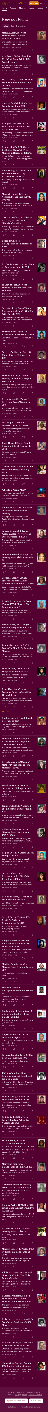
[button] (4, 8)
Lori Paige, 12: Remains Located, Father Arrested (15, 424)
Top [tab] (12, 26)
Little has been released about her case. (16, 974)
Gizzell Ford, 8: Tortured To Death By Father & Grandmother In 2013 (16, 920)
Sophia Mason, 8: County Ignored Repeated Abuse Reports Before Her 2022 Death (18, 580)
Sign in (43, 3)
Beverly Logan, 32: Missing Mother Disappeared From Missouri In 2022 (16, 765)
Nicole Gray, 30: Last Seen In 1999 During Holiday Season (17, 1364)
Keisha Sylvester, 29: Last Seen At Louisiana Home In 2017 (18, 266)
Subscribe (34, 3)
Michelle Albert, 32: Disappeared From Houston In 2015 (17, 990)
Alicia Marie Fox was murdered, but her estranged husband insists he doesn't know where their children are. (17, 1282)
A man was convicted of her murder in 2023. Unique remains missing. (17, 950)
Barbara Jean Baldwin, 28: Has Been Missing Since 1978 (17, 1056)
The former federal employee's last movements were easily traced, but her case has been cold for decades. (17, 748)
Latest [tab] (5, 26)
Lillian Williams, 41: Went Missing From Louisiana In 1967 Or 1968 (16, 832)
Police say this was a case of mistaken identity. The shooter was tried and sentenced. (18, 227)
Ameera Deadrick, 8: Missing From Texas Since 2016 (17, 104)
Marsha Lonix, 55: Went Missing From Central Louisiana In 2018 (14, 35)
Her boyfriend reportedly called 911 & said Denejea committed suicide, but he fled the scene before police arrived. (18, 1215)
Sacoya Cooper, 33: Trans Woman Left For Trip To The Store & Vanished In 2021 (16, 534)
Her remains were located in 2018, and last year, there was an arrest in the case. (17, 699)
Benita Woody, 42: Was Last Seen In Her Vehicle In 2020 (16, 1098)
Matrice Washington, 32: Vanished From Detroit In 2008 (18, 333)
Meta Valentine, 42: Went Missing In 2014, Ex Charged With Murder (16, 378)
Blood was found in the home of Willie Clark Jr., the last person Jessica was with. (17, 632)
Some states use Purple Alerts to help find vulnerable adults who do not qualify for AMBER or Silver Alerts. (17, 494)
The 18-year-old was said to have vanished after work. (16, 1191)
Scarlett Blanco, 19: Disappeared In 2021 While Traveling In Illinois (16, 876)
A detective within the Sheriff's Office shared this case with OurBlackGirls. (17, 1083)
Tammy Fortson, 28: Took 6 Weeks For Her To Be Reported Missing (18, 648)
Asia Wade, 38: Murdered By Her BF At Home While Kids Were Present (16, 59)
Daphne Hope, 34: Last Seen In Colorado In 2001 (17, 719)
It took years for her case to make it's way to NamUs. (17, 1041)
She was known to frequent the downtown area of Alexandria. (15, 43)
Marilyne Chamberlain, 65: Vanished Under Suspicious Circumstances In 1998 (16, 741)
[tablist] (14, 26)
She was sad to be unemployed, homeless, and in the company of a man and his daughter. (17, 204)
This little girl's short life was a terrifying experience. (14, 927)
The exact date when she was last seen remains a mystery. (16, 295)
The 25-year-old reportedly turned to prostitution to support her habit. (17, 1127)
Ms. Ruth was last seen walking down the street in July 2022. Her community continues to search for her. (18, 1150)
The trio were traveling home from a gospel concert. (17, 1021)
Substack (12, 1407)
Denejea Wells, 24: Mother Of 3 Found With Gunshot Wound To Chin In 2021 (18, 1208)
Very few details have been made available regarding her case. (16, 997)
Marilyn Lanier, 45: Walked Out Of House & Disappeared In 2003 (18, 1252)
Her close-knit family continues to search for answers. (16, 271)
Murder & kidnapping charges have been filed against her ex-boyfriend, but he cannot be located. (17, 385)
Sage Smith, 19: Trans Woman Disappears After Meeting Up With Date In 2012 (17, 311)
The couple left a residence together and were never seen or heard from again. (17, 409)
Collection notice (35, 1395)
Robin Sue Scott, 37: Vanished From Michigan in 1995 (17, 898)
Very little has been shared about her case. (17, 339)
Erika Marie (16, 47)
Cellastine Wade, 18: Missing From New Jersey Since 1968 (16, 1186)
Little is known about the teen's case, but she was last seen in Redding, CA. (17, 816)
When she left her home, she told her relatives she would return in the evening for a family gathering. (17, 362)
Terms (24, 1395)
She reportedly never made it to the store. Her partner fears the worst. (17, 541)
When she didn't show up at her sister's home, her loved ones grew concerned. (17, 1350)
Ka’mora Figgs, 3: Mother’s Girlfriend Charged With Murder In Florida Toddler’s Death (16, 150)
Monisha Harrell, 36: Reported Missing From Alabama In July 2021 (17, 557)
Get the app (36, 1401)
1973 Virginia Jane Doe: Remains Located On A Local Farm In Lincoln (17, 1076)
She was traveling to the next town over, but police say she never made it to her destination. (18, 883)
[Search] (43, 26)
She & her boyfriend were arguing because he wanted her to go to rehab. (16, 1259)
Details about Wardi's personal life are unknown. (18, 792)
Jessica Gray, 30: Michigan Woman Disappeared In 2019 (17, 626)
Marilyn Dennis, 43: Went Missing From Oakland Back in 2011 (18, 967)
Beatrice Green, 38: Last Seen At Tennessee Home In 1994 (17, 1344)
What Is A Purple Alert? (14, 490)
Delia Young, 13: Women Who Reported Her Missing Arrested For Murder (16, 173)
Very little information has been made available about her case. (18, 904)
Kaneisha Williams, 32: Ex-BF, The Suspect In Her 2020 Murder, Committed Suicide (17, 1298)
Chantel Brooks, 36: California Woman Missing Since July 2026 (17, 469)
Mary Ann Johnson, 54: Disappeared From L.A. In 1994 (18, 1165)
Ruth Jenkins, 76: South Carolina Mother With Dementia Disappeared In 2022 (18, 1143)
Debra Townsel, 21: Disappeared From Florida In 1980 (17, 243)
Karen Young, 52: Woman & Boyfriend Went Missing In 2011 (16, 402)
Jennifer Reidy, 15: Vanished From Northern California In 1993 (17, 809)
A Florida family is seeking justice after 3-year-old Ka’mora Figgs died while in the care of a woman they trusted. (17, 157)
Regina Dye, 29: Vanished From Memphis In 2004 (18, 854)
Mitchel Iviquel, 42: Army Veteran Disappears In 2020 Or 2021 (16, 197)
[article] (24, 41)
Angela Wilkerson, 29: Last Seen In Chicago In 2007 (15, 1036)
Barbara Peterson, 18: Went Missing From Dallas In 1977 (16, 1230)
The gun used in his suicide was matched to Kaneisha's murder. (15, 1306)
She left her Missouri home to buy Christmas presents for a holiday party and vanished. (16, 1370)
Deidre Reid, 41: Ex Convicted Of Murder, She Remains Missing (17, 510)
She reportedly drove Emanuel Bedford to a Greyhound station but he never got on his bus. (17, 517)
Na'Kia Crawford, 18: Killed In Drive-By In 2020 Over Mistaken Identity (17, 220)
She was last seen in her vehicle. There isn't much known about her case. (16, 1103)
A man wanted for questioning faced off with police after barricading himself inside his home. (17, 772)
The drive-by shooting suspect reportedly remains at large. (14, 676)
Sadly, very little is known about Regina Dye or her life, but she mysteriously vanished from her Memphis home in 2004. (15, 860)
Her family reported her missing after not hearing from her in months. (18, 564)
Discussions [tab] (20, 26)
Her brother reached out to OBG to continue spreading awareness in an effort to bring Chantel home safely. (17, 476)
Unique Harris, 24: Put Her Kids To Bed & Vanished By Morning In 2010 (15, 943)
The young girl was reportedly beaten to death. (18, 180)
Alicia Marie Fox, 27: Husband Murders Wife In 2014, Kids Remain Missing (17, 1275)
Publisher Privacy (33, 1392)
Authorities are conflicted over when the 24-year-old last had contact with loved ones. (17, 89)
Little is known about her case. (15, 1061)
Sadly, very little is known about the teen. (17, 1235)
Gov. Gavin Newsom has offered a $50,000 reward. (16, 453)
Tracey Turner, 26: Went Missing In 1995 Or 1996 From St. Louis (17, 287)
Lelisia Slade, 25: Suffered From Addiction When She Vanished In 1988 (15, 1120)
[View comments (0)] (14, 50)
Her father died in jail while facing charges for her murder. (16, 429)
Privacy (18, 1395)
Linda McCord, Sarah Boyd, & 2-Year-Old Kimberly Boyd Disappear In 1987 (17, 1014)
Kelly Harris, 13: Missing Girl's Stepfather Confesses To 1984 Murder (17, 1322)
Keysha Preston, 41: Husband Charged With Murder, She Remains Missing (17, 604)
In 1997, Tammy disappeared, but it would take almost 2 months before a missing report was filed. (18, 655)
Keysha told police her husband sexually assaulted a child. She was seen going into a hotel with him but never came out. (17, 611)
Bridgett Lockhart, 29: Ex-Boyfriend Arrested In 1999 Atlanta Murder (16, 126)
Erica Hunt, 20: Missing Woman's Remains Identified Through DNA (17, 692)
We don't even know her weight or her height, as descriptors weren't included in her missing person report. (16, 839)
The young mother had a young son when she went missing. (17, 251)
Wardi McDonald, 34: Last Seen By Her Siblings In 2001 (16, 787)
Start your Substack (17, 1401)
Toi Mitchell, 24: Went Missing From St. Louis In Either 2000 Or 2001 (17, 82)
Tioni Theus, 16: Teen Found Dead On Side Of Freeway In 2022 (16, 446)
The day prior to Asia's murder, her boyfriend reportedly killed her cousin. (16, 66)
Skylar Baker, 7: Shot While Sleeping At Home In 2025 (15, 670)
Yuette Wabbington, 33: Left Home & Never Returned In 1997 (16, 355)
